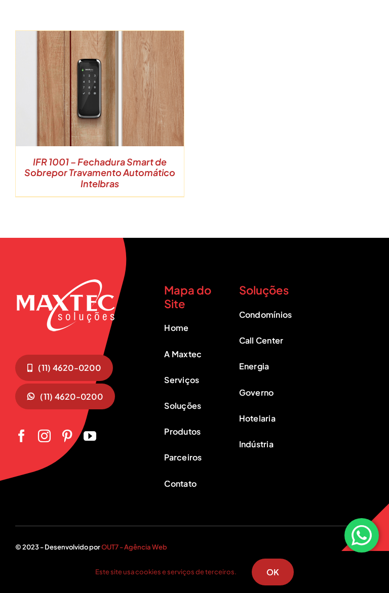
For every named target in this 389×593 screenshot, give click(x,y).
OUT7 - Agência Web (134, 547)
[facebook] (21, 436)
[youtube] (90, 436)
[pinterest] (67, 436)
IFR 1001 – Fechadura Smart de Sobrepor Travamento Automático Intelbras (99, 172)
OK (272, 572)
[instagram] (44, 436)
